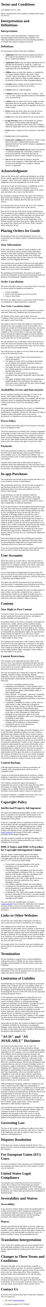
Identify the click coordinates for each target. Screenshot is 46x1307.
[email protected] (7, 832)
